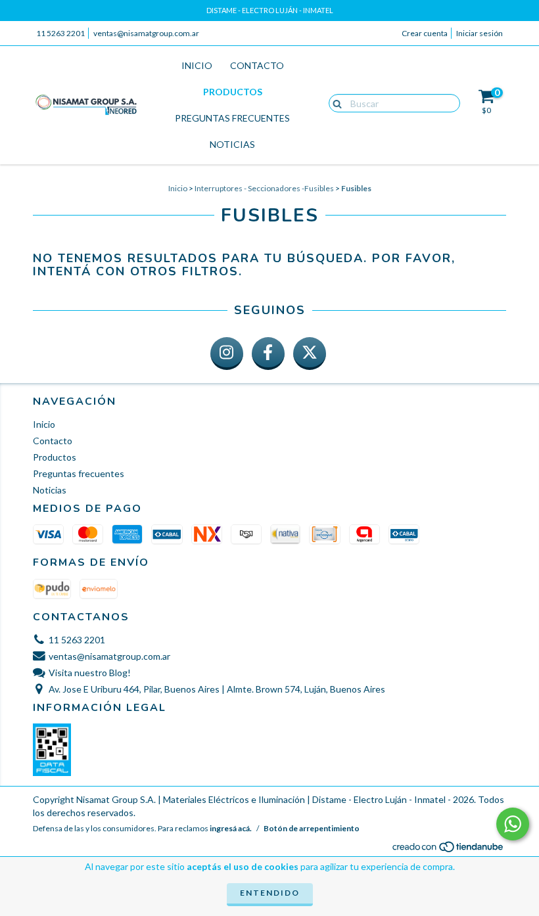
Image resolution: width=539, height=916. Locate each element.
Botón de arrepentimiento (312, 828)
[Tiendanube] (448, 851)
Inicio (196, 65)
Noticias (232, 144)
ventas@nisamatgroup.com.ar (146, 33)
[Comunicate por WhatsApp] (512, 824)
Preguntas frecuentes (232, 118)
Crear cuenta (425, 33)
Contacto (257, 65)
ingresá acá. (231, 828)
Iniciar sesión (479, 33)
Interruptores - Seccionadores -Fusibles (264, 188)
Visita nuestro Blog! (90, 672)
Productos (232, 91)
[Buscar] (334, 102)
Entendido (270, 893)
